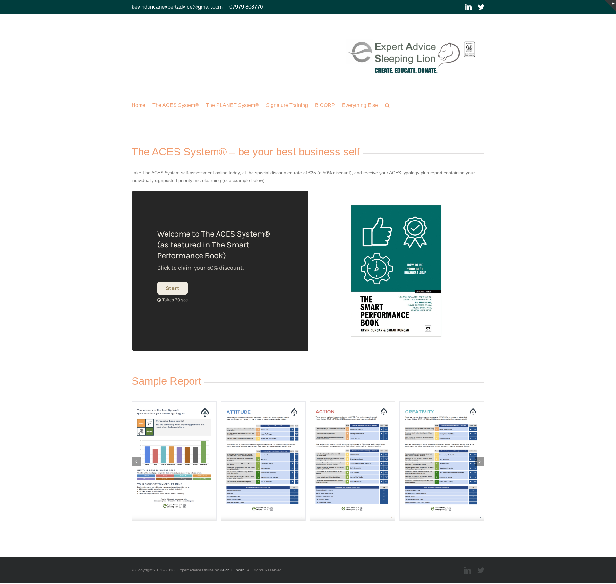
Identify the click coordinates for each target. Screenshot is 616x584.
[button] (387, 104)
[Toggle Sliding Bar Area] (610, 6)
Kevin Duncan (232, 570)
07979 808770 (246, 7)
